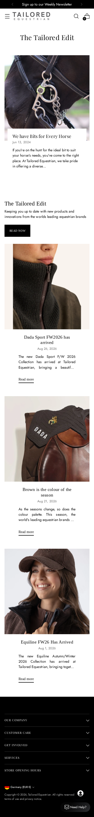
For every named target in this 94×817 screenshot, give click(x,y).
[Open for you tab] (80, 793)
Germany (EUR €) (21, 787)
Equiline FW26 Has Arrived (47, 642)
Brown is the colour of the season (47, 492)
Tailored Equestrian (39, 795)
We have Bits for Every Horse (42, 136)
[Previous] (12, 4)
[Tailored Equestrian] (31, 16)
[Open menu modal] (7, 16)
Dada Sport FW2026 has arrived (47, 340)
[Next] (81, 4)
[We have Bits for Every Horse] (47, 98)
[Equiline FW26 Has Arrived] (47, 591)
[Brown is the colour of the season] (47, 439)
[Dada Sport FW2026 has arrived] (47, 286)
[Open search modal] (76, 16)
